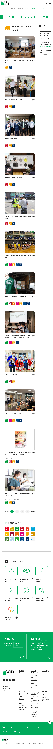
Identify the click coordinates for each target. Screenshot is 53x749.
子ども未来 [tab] (30, 728)
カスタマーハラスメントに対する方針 (35, 743)
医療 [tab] (4, 728)
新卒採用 (44, 695)
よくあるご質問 (6, 688)
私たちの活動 (22, 693)
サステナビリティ (16, 561)
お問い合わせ (6, 690)
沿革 (32, 677)
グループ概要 (33, 671)
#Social (6, 261)
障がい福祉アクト (23, 707)
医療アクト (21, 696)
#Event (10, 458)
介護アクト (21, 699)
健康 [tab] (20, 728)
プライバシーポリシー (10, 743)
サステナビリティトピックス (34, 711)
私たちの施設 (34, 680)
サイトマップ (6, 686)
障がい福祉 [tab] (5, 731)
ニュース (44, 671)
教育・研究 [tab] (41, 728)
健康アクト (21, 701)
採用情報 (44, 692)
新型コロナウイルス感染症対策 (34, 715)
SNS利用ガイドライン (21, 743)
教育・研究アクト (23, 705)
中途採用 (44, 697)
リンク (3, 743)
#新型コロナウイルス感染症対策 (12, 499)
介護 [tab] (12, 728)
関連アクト (21, 709)
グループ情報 (34, 675)
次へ (32, 511)
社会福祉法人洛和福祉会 (34, 682)
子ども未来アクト (23, 703)
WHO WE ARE (21, 671)
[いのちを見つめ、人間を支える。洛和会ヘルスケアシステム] (5, 739)
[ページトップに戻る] (50, 722)
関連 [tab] (15, 731)
